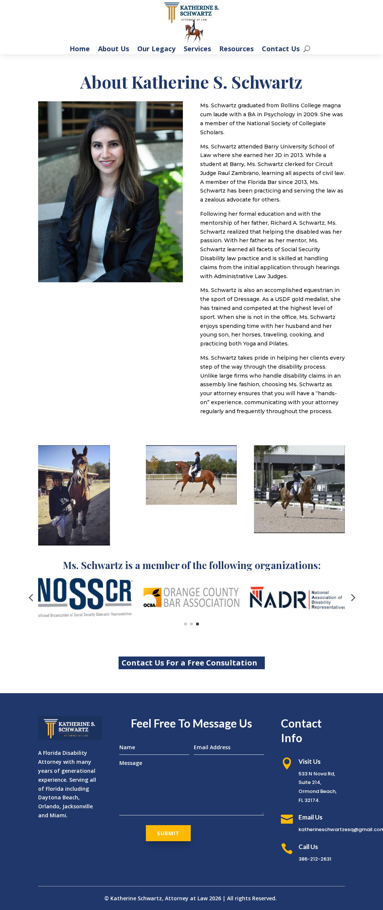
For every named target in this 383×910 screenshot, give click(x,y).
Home (80, 49)
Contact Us (281, 49)
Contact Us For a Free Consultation (189, 663)
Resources (236, 49)
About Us (113, 49)
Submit (168, 833)
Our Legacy (156, 49)
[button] (30, 597)
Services (197, 49)
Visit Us (309, 761)
